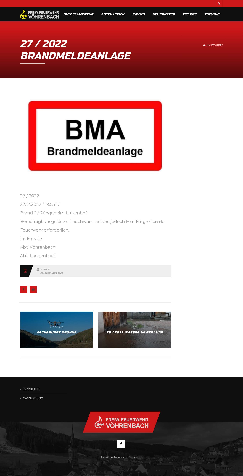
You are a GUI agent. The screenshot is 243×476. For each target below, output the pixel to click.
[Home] (39, 14)
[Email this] (33, 289)
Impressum (31, 389)
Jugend (138, 14)
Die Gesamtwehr (78, 14)
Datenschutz (33, 398)
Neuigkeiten (163, 14)
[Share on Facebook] (23, 289)
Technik (189, 14)
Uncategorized (215, 45)
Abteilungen (112, 14)
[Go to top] (121, 422)
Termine (211, 14)
